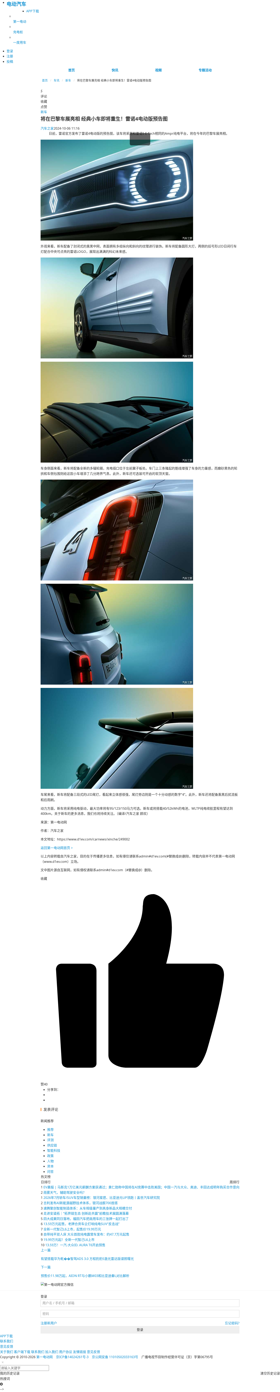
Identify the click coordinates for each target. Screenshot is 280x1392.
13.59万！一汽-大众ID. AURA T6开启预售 (75, 1245)
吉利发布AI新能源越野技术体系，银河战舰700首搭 (80, 1203)
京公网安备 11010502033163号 (115, 1357)
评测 (50, 1140)
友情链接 (79, 1352)
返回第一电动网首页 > (57, 848)
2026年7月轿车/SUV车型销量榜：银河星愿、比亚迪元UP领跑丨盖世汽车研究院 (101, 1197)
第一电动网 (44, 1357)
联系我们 (6, 1341)
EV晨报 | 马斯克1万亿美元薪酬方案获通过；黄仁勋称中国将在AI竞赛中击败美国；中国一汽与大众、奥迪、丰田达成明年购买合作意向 (141, 1187)
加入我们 (51, 1352)
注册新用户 (49, 1323)
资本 (50, 1166)
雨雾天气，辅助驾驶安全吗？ (64, 1192)
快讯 (115, 70)
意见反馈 (6, 1346)
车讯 (56, 80)
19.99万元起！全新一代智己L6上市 (68, 1239)
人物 (50, 1161)
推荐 (50, 1129)
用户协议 (65, 1352)
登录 (140, 1329)
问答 (50, 1171)
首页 (71, 70)
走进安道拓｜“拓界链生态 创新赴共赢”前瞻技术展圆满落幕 (86, 1213)
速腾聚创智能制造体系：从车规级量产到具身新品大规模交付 (87, 1208)
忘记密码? (232, 1323)
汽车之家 (47, 128)
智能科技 (53, 1150)
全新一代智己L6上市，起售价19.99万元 (72, 1229)
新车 (68, 80)
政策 (50, 1156)
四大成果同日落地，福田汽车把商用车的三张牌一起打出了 (86, 1218)
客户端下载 (22, 1352)
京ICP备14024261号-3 (72, 1357)
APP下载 (32, 11)
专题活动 (205, 70)
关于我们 (6, 1352)
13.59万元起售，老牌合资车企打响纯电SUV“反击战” (81, 1224)
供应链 (52, 1145)
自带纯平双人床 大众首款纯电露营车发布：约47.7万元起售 (86, 1234)
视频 (158, 70)
